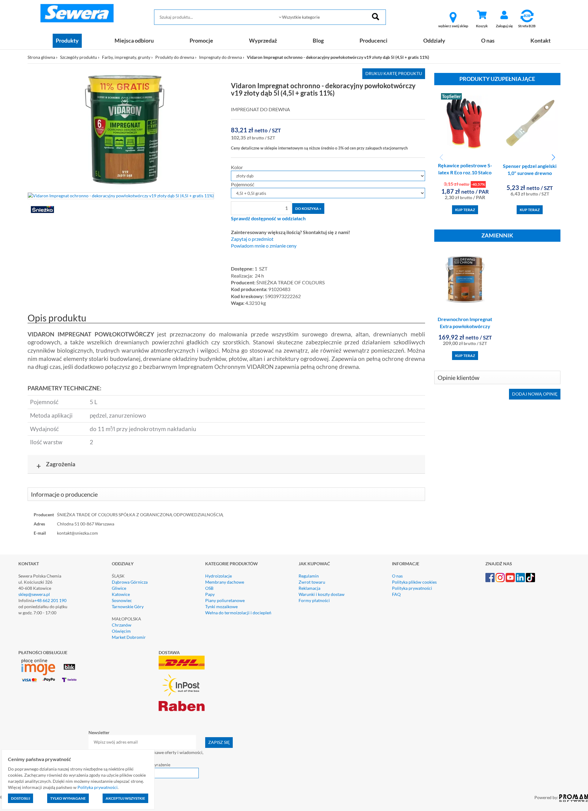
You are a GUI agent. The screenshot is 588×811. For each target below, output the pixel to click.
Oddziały (434, 40)
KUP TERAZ (465, 209)
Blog (318, 40)
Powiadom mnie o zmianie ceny (263, 245)
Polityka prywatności (412, 588)
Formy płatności (314, 600)
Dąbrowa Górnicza (130, 582)
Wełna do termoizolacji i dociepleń (238, 612)
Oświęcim (121, 631)
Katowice (121, 594)
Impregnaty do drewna (220, 57)
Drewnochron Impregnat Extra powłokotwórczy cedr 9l (465, 326)
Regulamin (309, 575)
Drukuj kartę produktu (393, 73)
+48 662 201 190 (50, 600)
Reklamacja (309, 588)
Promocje (201, 40)
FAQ (396, 594)
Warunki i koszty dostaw (322, 594)
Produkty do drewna (174, 57)
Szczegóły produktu (78, 57)
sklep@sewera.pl (34, 594)
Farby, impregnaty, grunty (126, 57)
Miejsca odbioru (134, 40)
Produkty (67, 40)
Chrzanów (121, 624)
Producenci (373, 40)
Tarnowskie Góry (128, 606)
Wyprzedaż (263, 40)
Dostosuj (20, 798)
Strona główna (41, 57)
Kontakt (540, 40)
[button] (553, 157)
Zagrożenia (56, 465)
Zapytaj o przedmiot (252, 239)
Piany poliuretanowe (225, 600)
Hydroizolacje (218, 575)
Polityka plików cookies (414, 582)
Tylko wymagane (68, 798)
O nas (488, 40)
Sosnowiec (122, 600)
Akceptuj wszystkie (125, 798)
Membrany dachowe (224, 582)
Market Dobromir (129, 637)
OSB (209, 588)
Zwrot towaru (312, 582)
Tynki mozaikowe (221, 606)
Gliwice (119, 588)
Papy (210, 594)
